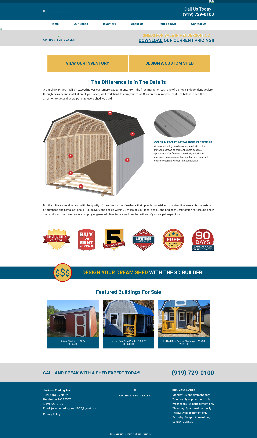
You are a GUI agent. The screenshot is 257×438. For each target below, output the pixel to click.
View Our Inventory (87, 63)
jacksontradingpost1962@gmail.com (74, 408)
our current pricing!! (176, 40)
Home (55, 24)
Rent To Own (167, 24)
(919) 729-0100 (198, 14)
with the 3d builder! (143, 273)
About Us (137, 24)
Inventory (109, 24)
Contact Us (198, 24)
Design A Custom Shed (169, 63)
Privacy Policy (51, 414)
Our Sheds (81, 24)
